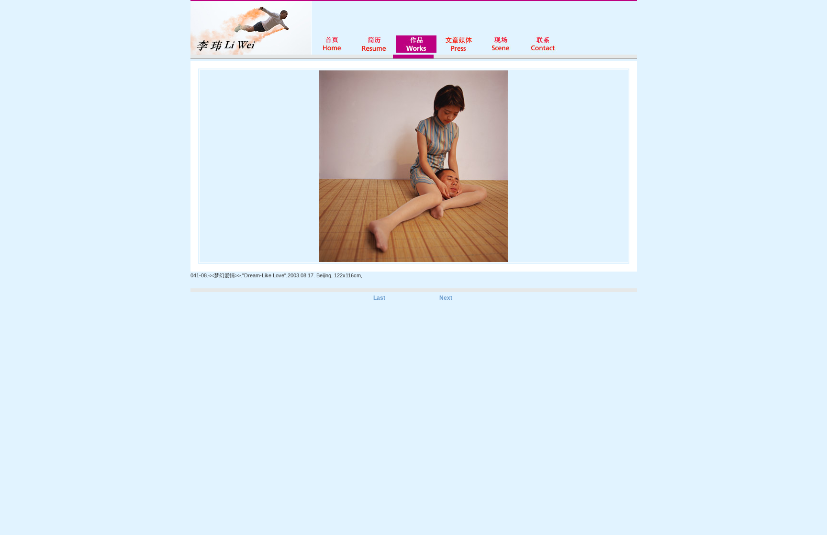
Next (445, 298)
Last (379, 298)
